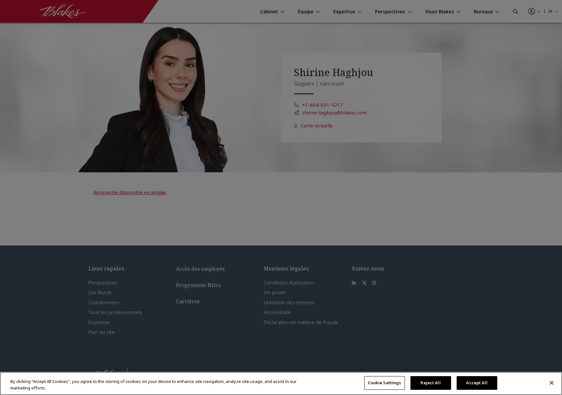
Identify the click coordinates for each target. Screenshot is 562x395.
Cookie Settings (384, 383)
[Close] (551, 382)
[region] (281, 383)
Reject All (430, 383)
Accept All (476, 383)
